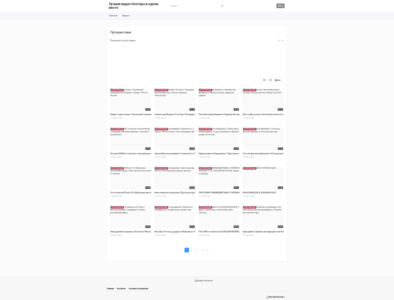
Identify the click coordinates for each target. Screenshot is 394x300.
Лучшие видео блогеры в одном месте (133, 6)
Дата (277, 80)
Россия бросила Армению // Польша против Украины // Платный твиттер (279, 153)
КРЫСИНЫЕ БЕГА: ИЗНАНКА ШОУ (259, 192)
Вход (280, 6)
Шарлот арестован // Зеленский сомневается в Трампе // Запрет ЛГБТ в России (150, 114)
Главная (113, 15)
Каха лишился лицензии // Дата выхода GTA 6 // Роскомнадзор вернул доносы (194, 192)
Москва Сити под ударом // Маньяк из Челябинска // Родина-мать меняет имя (194, 231)
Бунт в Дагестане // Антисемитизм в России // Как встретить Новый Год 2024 (281, 114)
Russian (280, 297)
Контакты (121, 289)
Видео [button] (125, 15)
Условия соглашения (138, 289)
